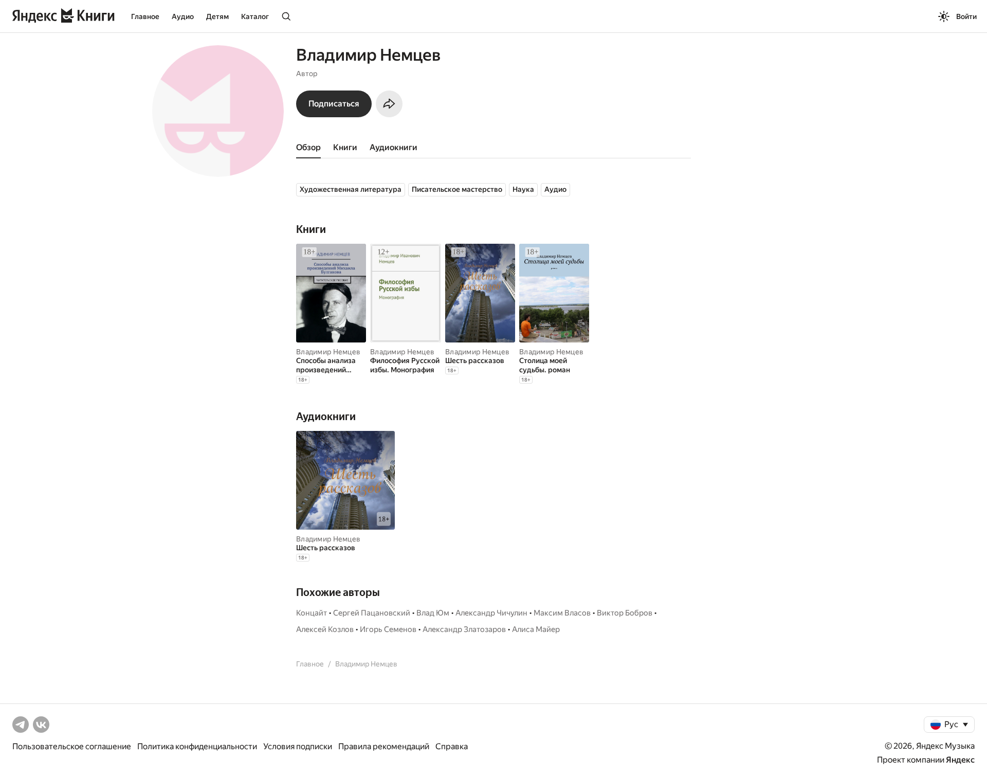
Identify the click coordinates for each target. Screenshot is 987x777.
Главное (145, 16)
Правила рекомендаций (383, 746)
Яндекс (960, 760)
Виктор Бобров (624, 613)
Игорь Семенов (388, 629)
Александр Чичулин (491, 613)
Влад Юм (432, 613)
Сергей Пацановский (371, 613)
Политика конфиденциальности (197, 746)
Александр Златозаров (464, 629)
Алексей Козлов (325, 629)
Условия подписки (297, 746)
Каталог (255, 16)
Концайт (311, 613)
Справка (451, 746)
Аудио (183, 16)
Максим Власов (562, 613)
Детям (217, 16)
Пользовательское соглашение (71, 746)
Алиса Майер (536, 629)
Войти (966, 16)
